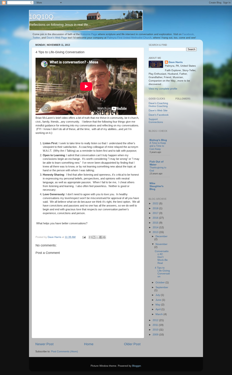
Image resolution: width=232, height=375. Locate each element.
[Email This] (90, 237)
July (158, 295)
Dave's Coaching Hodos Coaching (158, 105)
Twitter (36, 37)
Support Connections (156, 120)
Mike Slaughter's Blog (156, 186)
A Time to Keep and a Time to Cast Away (158, 146)
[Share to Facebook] (101, 237)
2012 (156, 320)
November (161, 244)
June (159, 300)
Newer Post (44, 344)
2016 (156, 217)
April (158, 309)
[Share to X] (97, 237)
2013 (156, 232)
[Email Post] (83, 237)
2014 (156, 227)
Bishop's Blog (158, 140)
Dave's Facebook (159, 114)
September (162, 287)
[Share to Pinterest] (104, 237)
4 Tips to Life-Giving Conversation (162, 272)
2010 (156, 329)
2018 (156, 208)
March (159, 314)
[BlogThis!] (94, 237)
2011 (156, 325)
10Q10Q (41, 17)
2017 (156, 213)
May (158, 304)
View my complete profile (163, 88)
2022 (156, 203)
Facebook (188, 34)
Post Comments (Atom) (64, 351)
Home (89, 344)
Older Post (132, 344)
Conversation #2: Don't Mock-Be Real (162, 257)
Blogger (136, 365)
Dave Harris (176, 62)
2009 (156, 334)
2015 (156, 222)
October (160, 282)
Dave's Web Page (56, 37)
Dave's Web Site (158, 110)
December (161, 236)
